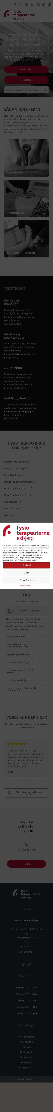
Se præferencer (26, 580)
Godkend (26, 565)
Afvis (26, 573)
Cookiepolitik (25, 585)
